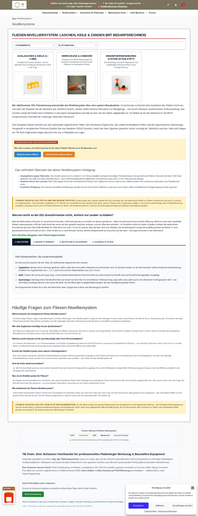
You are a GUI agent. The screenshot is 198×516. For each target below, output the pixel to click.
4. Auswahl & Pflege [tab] (103, 242)
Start (14, 18)
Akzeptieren (138, 505)
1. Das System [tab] (21, 242)
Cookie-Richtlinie (150, 511)
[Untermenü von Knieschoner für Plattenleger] (105, 13)
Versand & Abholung (83, 502)
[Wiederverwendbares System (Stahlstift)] (121, 74)
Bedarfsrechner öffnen (27, 154)
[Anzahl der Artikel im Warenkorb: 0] (183, 4)
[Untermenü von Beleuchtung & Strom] (127, 13)
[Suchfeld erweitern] (168, 5)
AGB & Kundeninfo (29, 502)
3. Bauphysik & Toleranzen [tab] (73, 242)
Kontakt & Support (67, 502)
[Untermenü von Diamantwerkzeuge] (59, 13)
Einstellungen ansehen (182, 505)
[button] (192, 487)
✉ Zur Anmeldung (33, 494)
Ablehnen (160, 505)
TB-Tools (19, 5)
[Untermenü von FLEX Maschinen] (146, 13)
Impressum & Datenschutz (167, 511)
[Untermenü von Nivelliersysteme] (77, 13)
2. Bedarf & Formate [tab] (44, 242)
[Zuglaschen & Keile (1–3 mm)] (32, 74)
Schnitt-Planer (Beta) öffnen (59, 154)
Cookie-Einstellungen (115, 502)
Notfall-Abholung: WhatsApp (114, 6)
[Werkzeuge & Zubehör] (77, 74)
